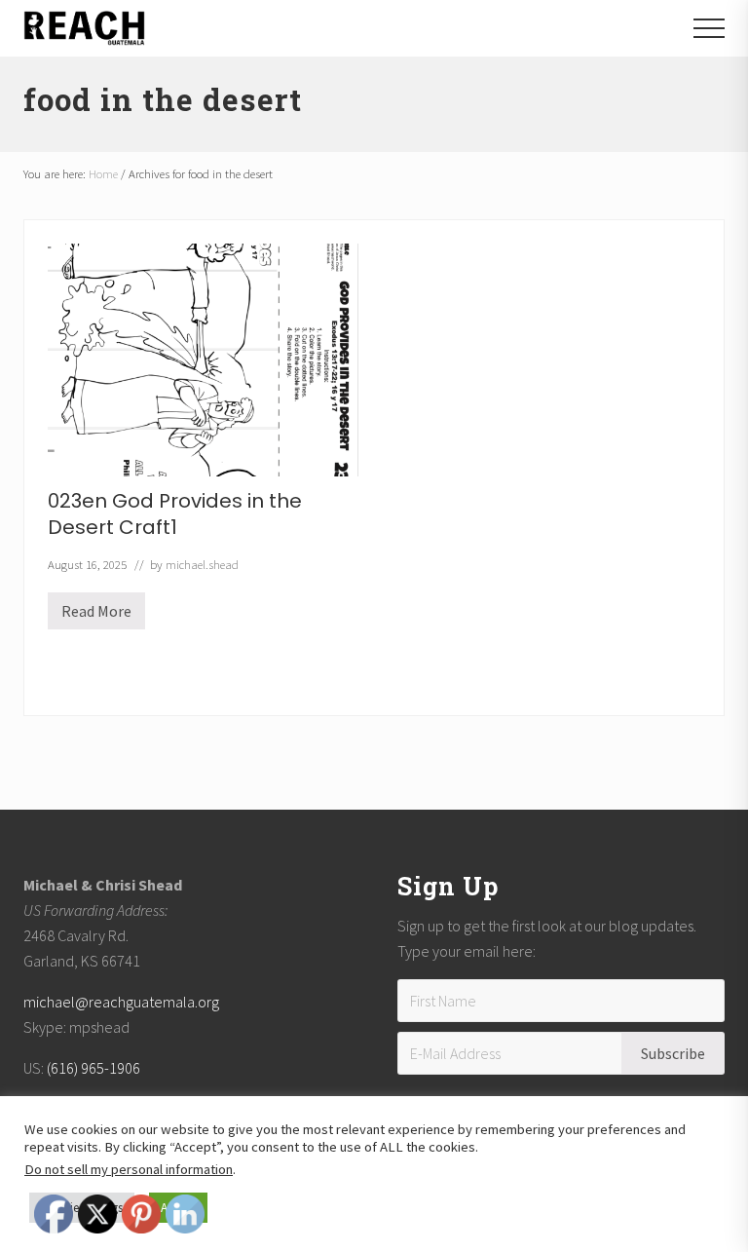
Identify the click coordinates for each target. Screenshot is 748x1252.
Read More (96, 615)
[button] (709, 28)
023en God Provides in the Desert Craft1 (175, 514)
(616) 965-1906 (93, 1068)
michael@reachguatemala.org (121, 1001)
